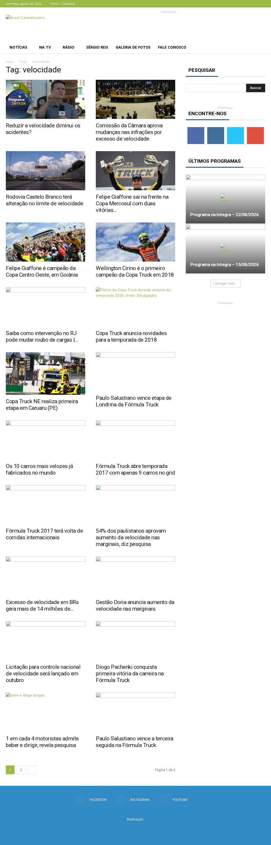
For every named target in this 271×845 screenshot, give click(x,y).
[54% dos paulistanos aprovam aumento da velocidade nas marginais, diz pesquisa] (135, 504)
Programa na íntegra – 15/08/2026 (224, 264)
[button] (258, 47)
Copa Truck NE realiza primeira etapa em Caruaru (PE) (42, 404)
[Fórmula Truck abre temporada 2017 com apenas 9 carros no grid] (135, 439)
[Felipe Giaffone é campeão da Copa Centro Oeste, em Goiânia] (45, 242)
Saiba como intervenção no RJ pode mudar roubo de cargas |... (42, 336)
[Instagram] (252, 3)
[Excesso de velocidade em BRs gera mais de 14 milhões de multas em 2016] (45, 576)
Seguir (215, 129)
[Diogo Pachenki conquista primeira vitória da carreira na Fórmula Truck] (135, 640)
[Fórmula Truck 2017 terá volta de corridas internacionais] (45, 504)
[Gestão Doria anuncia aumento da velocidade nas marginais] (135, 576)
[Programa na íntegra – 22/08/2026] (225, 199)
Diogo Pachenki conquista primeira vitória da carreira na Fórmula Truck (130, 673)
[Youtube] (261, 3)
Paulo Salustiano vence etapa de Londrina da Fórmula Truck (133, 401)
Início (10, 61)
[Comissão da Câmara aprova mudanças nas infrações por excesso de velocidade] (135, 99)
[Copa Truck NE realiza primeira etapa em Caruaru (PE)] (45, 373)
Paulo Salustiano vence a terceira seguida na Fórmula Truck (134, 741)
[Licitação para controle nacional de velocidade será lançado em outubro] (45, 640)
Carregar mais (224, 283)
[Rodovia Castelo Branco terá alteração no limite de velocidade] (45, 170)
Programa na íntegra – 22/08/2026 (224, 214)
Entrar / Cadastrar (63, 4)
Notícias (18, 47)
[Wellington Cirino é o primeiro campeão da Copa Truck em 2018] (135, 242)
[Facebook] (244, 3)
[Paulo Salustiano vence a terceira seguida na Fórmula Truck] (135, 712)
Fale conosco (172, 47)
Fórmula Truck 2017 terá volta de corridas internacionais (44, 534)
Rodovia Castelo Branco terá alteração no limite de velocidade (44, 200)
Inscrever (255, 129)
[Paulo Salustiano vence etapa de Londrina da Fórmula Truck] (135, 371)
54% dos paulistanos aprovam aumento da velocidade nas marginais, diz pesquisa (131, 537)
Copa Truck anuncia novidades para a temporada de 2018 (131, 336)
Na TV (45, 47)
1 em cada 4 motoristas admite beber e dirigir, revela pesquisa (42, 741)
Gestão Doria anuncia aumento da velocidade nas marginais (135, 605)
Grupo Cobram (135, 829)
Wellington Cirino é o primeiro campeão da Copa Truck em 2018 (135, 271)
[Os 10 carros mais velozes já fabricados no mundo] (45, 439)
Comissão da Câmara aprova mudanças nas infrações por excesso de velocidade (129, 132)
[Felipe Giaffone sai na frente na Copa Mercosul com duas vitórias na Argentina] (135, 170)
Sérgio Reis (97, 47)
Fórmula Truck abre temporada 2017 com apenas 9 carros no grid (135, 469)
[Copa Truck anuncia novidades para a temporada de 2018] (135, 306)
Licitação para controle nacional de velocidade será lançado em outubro (43, 673)
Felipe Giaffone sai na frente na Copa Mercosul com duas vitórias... (132, 203)
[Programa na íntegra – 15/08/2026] (225, 248)
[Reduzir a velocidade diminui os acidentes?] (45, 99)
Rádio (68, 47)
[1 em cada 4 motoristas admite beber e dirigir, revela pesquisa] (45, 712)
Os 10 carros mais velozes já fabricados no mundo (39, 469)
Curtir (196, 129)
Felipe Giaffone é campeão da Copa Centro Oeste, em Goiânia (42, 271)
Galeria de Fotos (133, 47)
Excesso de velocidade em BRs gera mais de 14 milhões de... (42, 605)
